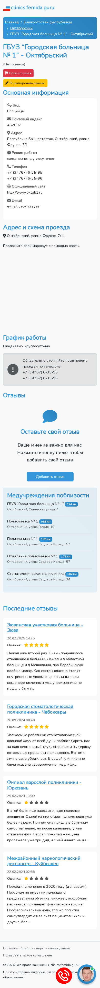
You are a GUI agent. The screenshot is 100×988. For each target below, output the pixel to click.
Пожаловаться (19, 73)
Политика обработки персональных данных (37, 948)
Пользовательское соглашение (27, 955)
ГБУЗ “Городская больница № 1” (35, 503)
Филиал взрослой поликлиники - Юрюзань (44, 785)
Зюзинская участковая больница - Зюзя (45, 628)
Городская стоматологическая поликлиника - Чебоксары (40, 709)
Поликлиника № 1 (22, 521)
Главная (12, 22)
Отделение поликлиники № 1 (32, 556)
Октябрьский (21, 28)
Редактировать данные (27, 83)
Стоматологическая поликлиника (35, 573)
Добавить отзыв (50, 476)
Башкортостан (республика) (48, 22)
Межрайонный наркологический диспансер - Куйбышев (44, 861)
